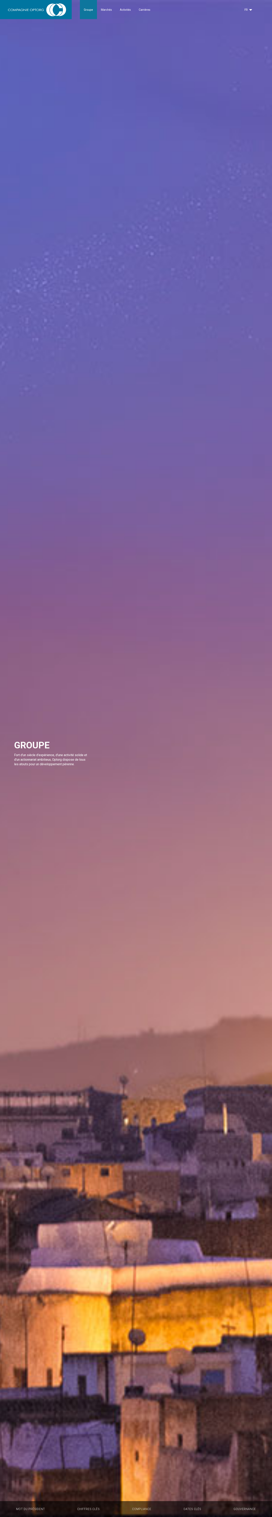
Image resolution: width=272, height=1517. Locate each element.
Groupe (88, 9)
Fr (246, 9)
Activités (125, 9)
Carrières (144, 9)
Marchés (106, 9)
